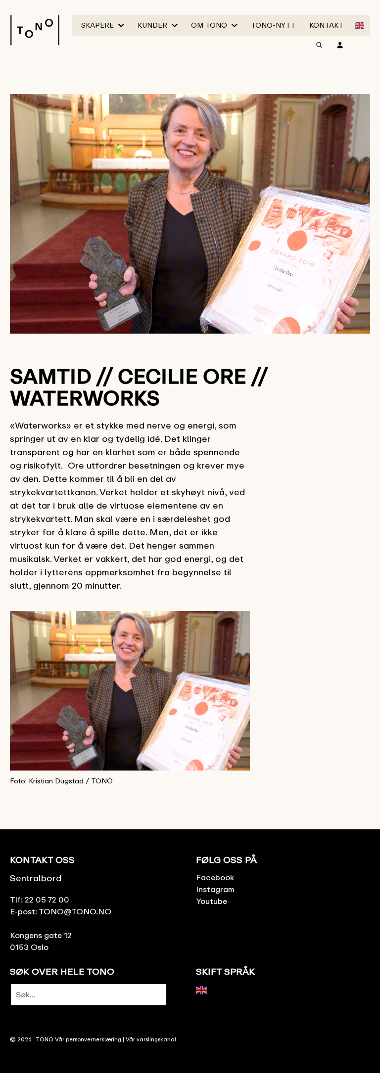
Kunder (152, 25)
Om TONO (209, 25)
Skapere (97, 25)
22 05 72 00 (47, 899)
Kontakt (326, 25)
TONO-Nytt (273, 25)
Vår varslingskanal (151, 1039)
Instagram (215, 889)
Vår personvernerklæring (88, 1039)
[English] (360, 24)
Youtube (211, 901)
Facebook (215, 877)
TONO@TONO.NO (75, 911)
